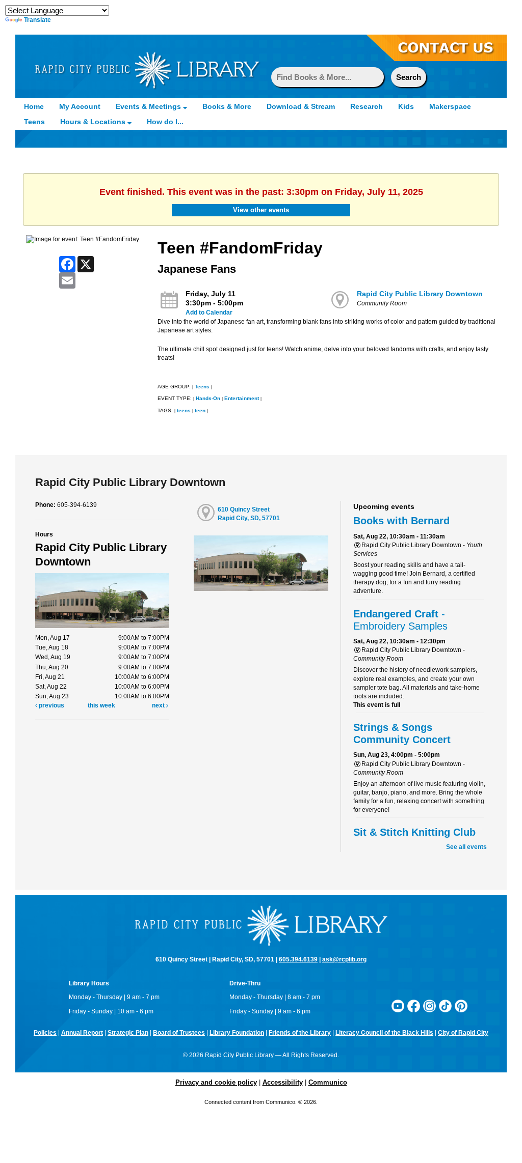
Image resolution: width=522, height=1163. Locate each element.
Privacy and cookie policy (216, 1082)
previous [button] (50, 705)
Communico (327, 1082)
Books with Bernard (401, 520)
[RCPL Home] (147, 69)
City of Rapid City (463, 1032)
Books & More (226, 106)
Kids (406, 106)
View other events (261, 210)
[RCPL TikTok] (445, 1005)
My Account (79, 106)
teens (184, 410)
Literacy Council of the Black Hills (384, 1032)
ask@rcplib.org (344, 959)
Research (366, 106)
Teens (34, 122)
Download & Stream (301, 106)
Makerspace (450, 106)
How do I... (165, 122)
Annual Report (82, 1032)
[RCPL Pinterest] (461, 1005)
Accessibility (283, 1082)
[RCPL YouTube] (398, 1005)
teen (200, 410)
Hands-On (208, 398)
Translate (37, 19)
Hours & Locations (93, 122)
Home (34, 106)
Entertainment (241, 398)
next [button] (159, 705)
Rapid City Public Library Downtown (420, 294)
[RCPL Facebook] (413, 1005)
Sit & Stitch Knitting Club (414, 832)
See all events (466, 846)
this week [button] (101, 705)
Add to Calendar (209, 312)
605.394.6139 (298, 959)
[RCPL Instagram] (429, 1005)
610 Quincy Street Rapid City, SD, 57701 (249, 514)
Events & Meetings (149, 106)
